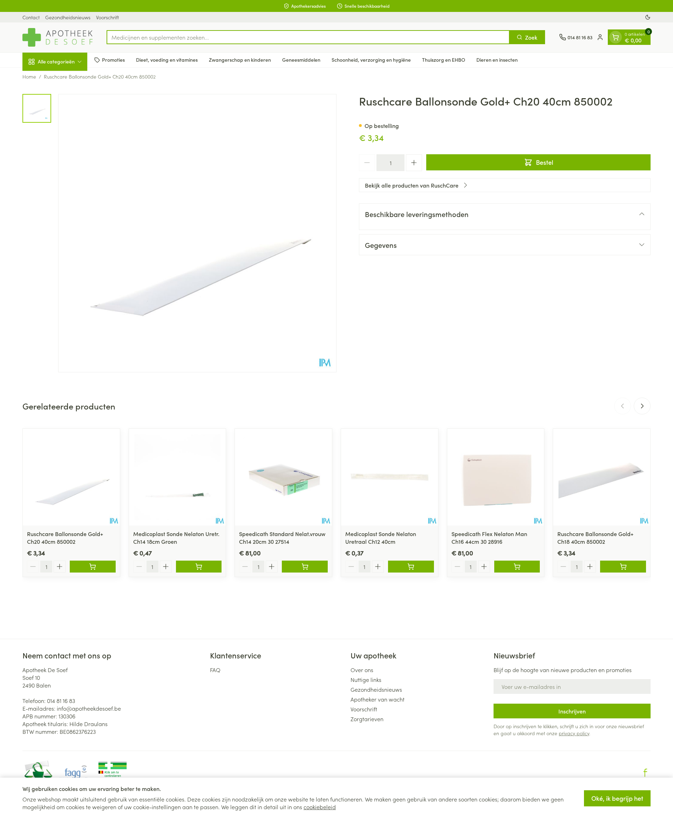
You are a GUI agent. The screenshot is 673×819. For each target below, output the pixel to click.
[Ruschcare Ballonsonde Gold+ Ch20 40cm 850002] (71, 477)
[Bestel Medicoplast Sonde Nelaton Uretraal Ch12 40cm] (411, 567)
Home (29, 76)
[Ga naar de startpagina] (57, 37)
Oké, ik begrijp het (617, 798)
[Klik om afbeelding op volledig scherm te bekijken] (197, 233)
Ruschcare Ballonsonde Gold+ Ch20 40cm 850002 (65, 537)
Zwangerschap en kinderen (240, 59)
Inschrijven (572, 711)
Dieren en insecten (497, 59)
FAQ (215, 670)
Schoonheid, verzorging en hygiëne (371, 59)
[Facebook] (645, 772)
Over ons (362, 670)
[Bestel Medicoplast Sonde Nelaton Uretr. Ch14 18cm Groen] (199, 567)
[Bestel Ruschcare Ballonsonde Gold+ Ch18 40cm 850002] (623, 567)
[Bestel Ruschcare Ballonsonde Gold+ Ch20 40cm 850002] (93, 567)
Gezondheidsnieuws (67, 17)
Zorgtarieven (367, 719)
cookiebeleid (320, 807)
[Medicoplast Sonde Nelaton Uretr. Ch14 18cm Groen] (177, 477)
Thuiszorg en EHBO (443, 59)
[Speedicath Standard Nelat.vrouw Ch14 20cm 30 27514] (283, 477)
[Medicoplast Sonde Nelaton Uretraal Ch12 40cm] (389, 477)
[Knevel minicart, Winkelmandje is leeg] (615, 37)
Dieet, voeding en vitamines (167, 59)
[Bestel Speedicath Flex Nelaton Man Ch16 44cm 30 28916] (517, 567)
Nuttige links (366, 679)
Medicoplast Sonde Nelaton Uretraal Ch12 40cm (380, 537)
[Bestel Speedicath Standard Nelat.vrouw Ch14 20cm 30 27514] (305, 567)
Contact (31, 17)
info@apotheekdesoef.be (89, 708)
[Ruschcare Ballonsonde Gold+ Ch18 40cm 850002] (601, 477)
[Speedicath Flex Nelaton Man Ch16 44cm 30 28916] (495, 477)
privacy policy (574, 733)
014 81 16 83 (61, 700)
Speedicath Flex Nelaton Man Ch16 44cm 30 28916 (489, 537)
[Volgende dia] (642, 406)
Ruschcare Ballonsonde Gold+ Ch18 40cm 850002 (595, 537)
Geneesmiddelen (301, 59)
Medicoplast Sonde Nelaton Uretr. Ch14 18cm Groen (176, 537)
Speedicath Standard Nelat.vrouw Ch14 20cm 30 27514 (282, 537)
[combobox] (308, 37)
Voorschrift (107, 17)
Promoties (113, 59)
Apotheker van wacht (378, 699)
